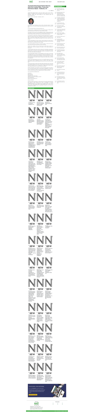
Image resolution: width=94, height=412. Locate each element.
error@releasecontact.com (31, 83)
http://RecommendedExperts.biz (34, 71)
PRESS (47, 1)
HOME (40, 1)
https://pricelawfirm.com (33, 78)
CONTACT (50, 1)
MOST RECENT (43, 1)
